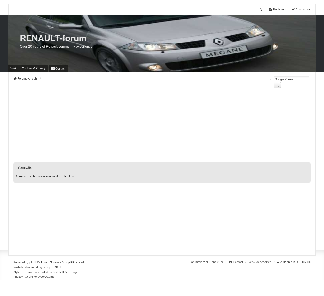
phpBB (33, 262)
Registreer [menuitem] (280, 9)
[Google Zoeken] (277, 85)
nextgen (74, 272)
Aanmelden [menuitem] (303, 9)
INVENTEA (60, 272)
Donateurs (216, 262)
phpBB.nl (55, 267)
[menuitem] (33, 68)
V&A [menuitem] (13, 68)
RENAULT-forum (53, 38)
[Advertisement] (155, 128)
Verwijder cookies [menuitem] (260, 262)
